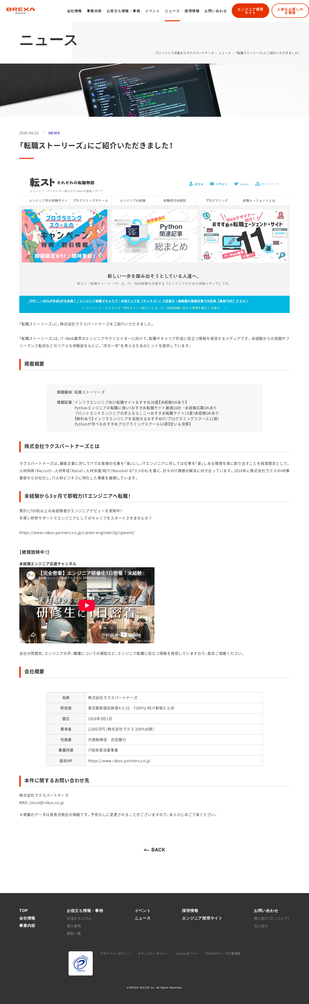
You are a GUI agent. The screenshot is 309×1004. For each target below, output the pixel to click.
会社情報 (74, 10)
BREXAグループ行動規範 (223, 953)
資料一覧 (74, 933)
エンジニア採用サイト (250, 11)
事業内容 (94, 10)
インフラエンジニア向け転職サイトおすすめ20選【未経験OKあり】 (131, 402)
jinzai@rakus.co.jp (47, 802)
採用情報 (192, 10)
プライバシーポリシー (115, 953)
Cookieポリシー (187, 953)
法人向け (261, 925)
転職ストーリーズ (90, 392)
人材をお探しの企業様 (290, 11)
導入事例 (74, 925)
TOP (23, 910)
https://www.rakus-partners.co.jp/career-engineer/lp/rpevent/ (77, 532)
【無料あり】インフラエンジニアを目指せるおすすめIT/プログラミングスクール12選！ (147, 418)
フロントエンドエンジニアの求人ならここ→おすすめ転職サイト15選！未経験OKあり (147, 413)
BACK (158, 849)
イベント (152, 10)
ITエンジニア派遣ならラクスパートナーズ (185, 53)
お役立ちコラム (79, 918)
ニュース (172, 10)
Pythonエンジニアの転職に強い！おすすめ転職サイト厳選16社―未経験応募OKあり (146, 407)
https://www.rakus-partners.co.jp (119, 760)
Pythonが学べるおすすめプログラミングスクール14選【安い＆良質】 (133, 424)
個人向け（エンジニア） (272, 918)
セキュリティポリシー (153, 953)
